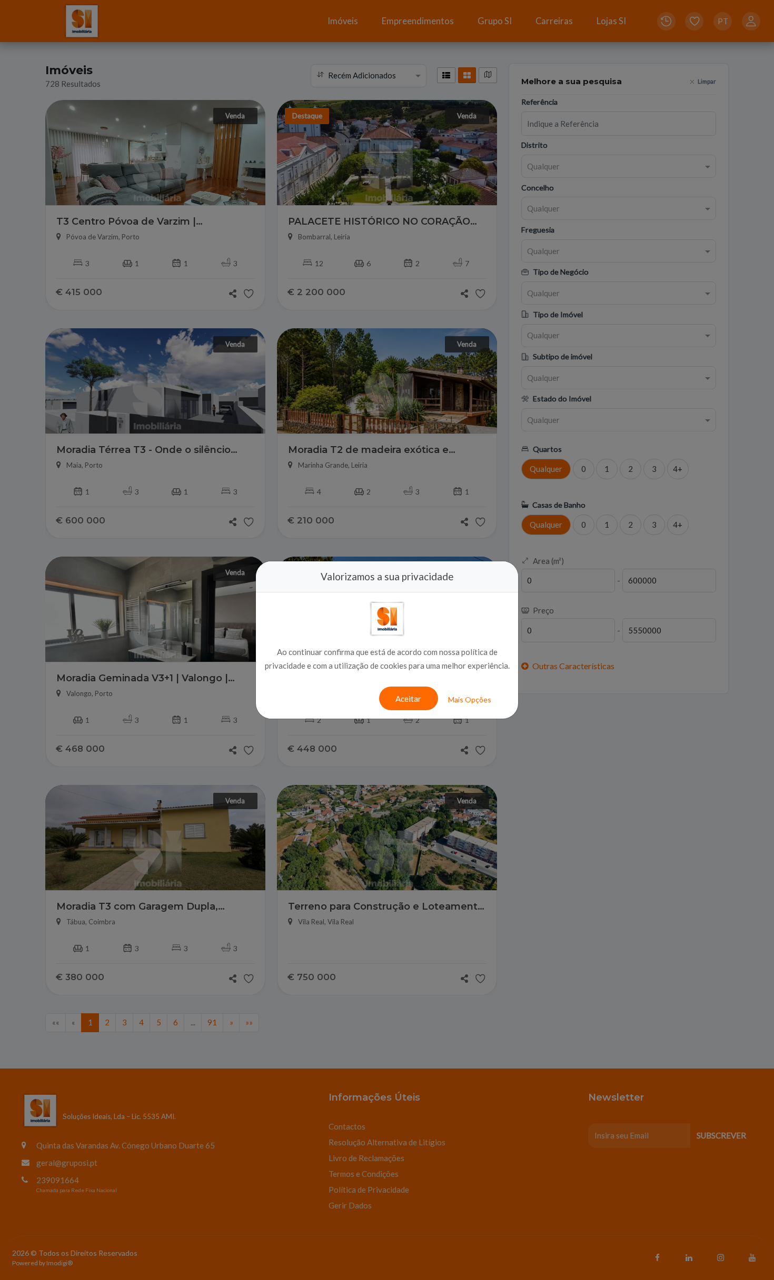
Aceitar (408, 698)
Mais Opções (469, 699)
